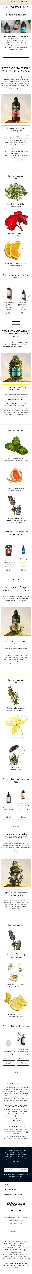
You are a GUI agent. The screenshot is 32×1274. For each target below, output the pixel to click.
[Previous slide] (3, 295)
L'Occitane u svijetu (16, 1223)
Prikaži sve (16, 323)
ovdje (18, 1120)
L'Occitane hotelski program (16, 1220)
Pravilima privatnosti (16, 1176)
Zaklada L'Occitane (10, 1217)
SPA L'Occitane (22, 1217)
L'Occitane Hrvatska (18, 1231)
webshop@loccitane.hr (21, 1138)
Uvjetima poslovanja (22, 1100)
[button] (4, 7)
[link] (9, 301)
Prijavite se (23, 1169)
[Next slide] (29, 295)
